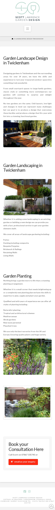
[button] (27, 29)
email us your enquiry (24, 461)
